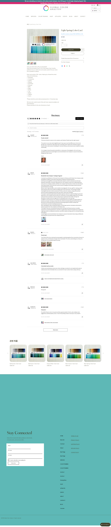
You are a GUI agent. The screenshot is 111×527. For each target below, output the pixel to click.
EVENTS (62, 492)
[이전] (8, 353)
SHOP (61, 484)
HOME (61, 436)
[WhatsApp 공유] (67, 66)
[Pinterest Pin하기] (64, 66)
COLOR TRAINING (64, 464)
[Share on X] (69, 66)
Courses (62, 508)
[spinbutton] (64, 45)
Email (9, 445)
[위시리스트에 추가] (82, 49)
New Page (62, 452)
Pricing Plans (63, 480)
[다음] (103, 353)
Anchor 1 (62, 472)
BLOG (61, 504)
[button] (93, 5)
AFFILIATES (62, 488)
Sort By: (74, 131)
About (61, 448)
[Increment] (66, 45)
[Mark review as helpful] (82, 165)
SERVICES (62, 460)
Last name (10, 455)
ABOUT (62, 496)
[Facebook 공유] (62, 66)
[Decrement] (62, 45)
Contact (62, 444)
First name (10, 450)
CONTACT (62, 500)
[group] (55, 355)
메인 (28, 24)
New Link (62, 440)
